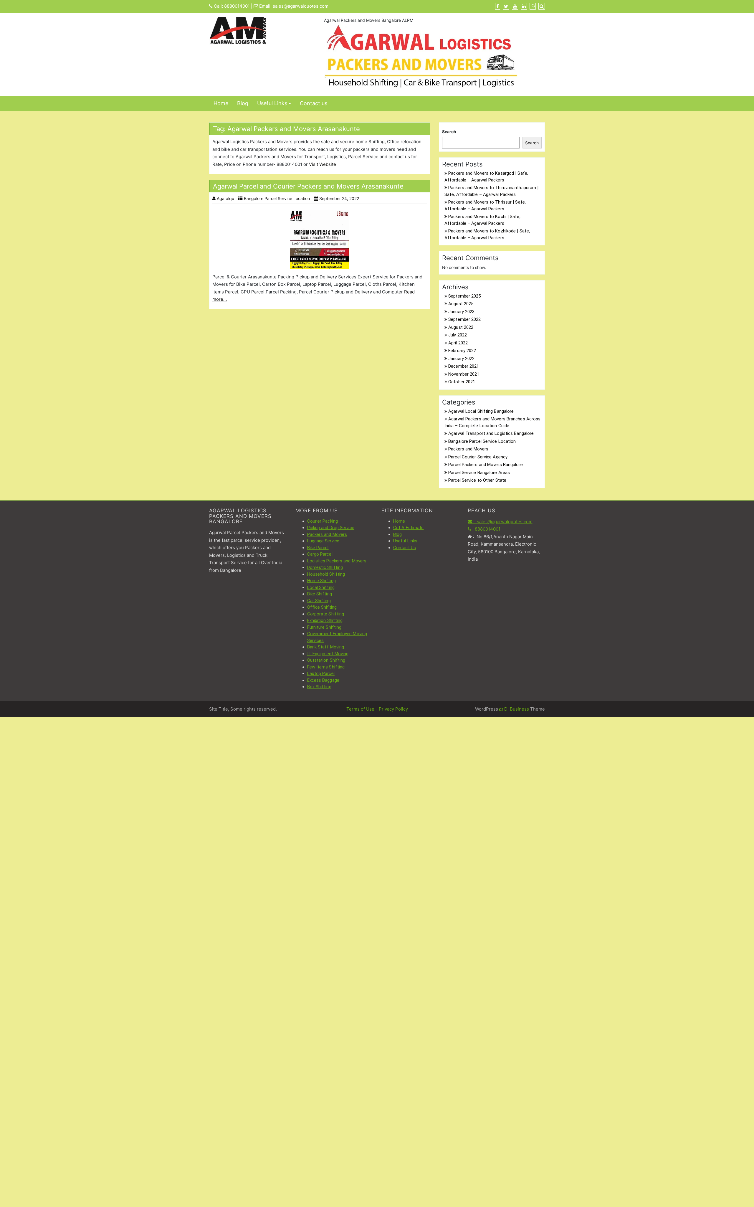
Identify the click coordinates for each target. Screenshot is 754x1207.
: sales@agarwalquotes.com (502, 521)
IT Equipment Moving (328, 653)
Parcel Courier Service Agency (477, 457)
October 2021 (461, 381)
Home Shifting (321, 580)
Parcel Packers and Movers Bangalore (485, 464)
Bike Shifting (319, 594)
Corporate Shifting (325, 614)
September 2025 (464, 296)
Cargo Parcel (320, 554)
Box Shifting (319, 686)
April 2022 (458, 343)
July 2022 (457, 335)
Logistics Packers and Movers (337, 561)
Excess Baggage (323, 680)
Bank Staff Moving (325, 647)
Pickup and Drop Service (330, 527)
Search (449, 131)
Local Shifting (321, 587)
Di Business (516, 709)
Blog (242, 103)
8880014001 (237, 6)
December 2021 (463, 366)
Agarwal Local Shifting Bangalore (481, 411)
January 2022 (461, 358)
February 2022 (462, 350)
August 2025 (460, 303)
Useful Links (272, 103)
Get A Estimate (408, 527)
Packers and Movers (468, 449)
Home (221, 103)
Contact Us (404, 547)
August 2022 (460, 327)
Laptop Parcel (321, 673)
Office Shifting (322, 607)
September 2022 (464, 319)
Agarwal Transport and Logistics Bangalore (491, 433)
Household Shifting (326, 574)
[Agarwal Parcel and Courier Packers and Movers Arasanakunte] (319, 239)
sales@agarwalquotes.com (300, 6)
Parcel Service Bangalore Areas (479, 472)
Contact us (313, 103)
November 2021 (463, 374)
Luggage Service (323, 541)
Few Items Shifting (326, 667)
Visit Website (322, 164)
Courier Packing (322, 521)
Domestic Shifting (325, 567)
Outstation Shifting (326, 660)
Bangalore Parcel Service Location (277, 198)
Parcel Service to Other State (477, 480)
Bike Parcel (318, 547)
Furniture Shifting (324, 627)
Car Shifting (319, 600)
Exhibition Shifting (325, 620)
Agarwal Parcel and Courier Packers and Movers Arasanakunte (308, 186)
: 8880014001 (485, 529)
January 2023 (461, 311)
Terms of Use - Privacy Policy (377, 709)
